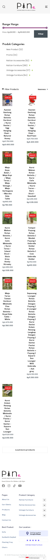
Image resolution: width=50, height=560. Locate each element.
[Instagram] (8, 485)
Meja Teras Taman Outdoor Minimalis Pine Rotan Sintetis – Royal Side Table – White (7, 306)
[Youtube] (19, 485)
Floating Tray (7, 542)
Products (6, 510)
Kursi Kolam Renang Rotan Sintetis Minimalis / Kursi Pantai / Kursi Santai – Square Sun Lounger (7, 416)
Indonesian (34, 558)
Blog (3, 515)
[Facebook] (3, 485)
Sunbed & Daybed (9, 537)
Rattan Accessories (17, 60)
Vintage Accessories (18, 70)
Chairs (4, 547)
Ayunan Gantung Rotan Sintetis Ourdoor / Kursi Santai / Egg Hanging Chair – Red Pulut (31, 123)
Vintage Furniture (17, 75)
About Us (5, 499)
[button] (3, 6)
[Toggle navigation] (40, 7)
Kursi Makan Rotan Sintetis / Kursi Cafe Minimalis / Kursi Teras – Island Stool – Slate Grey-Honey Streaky (7, 246)
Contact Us (6, 520)
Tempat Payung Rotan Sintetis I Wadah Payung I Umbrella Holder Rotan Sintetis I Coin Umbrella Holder (31, 243)
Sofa (4, 532)
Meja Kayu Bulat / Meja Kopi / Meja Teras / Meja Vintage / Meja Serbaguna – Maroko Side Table (7, 183)
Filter (40, 34)
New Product (14, 49)
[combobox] (43, 89)
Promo (11, 55)
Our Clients (6, 505)
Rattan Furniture (17, 65)
